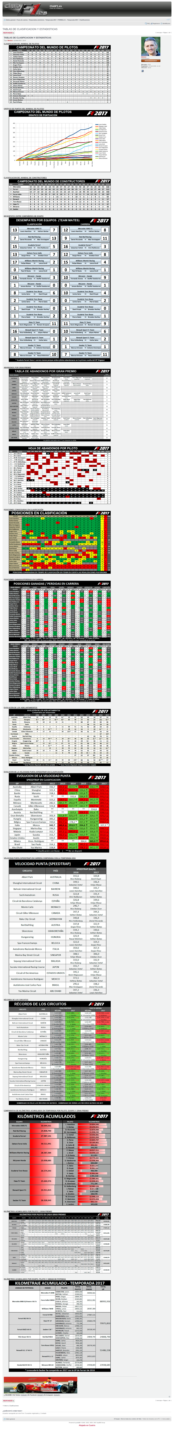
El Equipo (117, 1419)
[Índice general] (26, 9)
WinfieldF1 (24, 1395)
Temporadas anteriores (36, 20)
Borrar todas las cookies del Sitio (131, 1419)
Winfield (10, 40)
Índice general (10, 20)
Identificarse (166, 23)
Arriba (169, 1396)
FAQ (148, 23)
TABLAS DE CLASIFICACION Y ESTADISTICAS (30, 29)
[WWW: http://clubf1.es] (142, 71)
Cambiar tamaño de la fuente (168, 19)
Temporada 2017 (50, 20)
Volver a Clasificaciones (11, 1405)
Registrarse (156, 23)
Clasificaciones (84, 20)
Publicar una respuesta (6, 32)
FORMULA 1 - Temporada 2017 (68, 20)
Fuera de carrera (22, 20)
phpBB (78, 1422)
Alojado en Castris (87, 1425)
